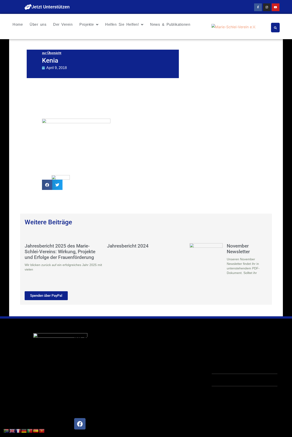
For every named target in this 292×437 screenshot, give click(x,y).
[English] (12, 430)
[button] (47, 185)
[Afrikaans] (6, 430)
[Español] (36, 430)
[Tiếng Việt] (42, 430)
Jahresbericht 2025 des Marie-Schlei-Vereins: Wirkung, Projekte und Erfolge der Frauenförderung (60, 251)
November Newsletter (238, 248)
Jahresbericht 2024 (128, 246)
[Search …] (275, 27)
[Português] (30, 430)
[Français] (18, 430)
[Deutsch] (24, 430)
